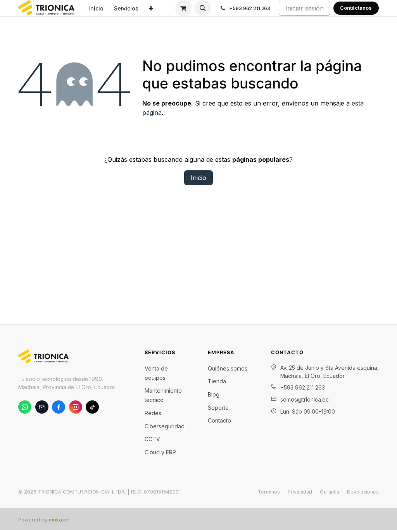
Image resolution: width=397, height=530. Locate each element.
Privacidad (300, 492)
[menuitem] (96, 8)
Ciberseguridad (165, 426)
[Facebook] (58, 407)
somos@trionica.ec (304, 399)
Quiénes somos (227, 368)
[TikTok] (92, 407)
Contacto (219, 420)
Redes (153, 413)
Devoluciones (363, 492)
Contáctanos (356, 8)
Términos (269, 492)
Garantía (329, 492)
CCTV (152, 439)
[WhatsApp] (24, 407)
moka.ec (59, 519)
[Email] (41, 407)
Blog (213, 394)
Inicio (198, 178)
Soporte (218, 407)
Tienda (217, 381)
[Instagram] (75, 407)
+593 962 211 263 (302, 387)
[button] (203, 8)
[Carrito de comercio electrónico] (183, 8)
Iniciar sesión (304, 8)
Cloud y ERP (160, 452)
